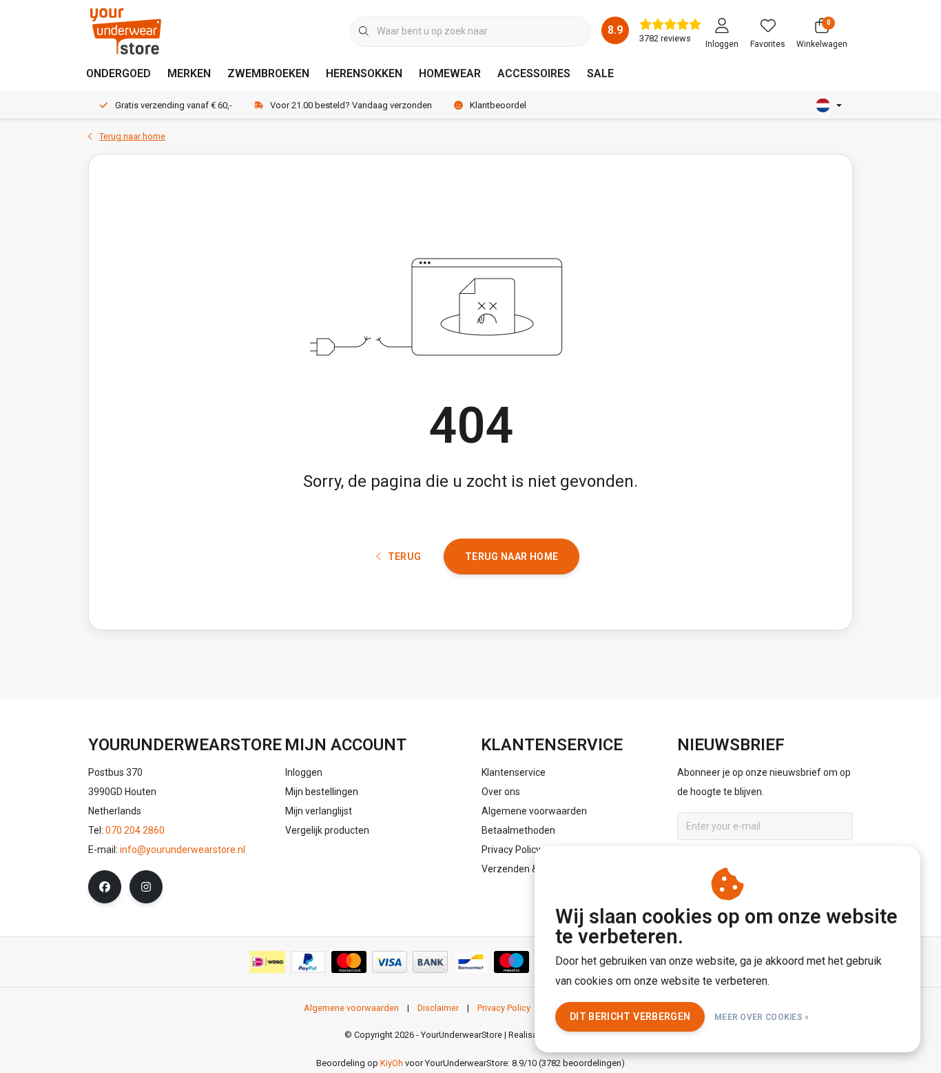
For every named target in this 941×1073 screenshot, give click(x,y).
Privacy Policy (503, 1008)
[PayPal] (308, 962)
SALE (600, 73)
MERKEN (189, 73)
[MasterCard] (348, 962)
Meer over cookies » (761, 1017)
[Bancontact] (470, 962)
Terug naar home (511, 556)
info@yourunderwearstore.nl (182, 849)
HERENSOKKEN (364, 73)
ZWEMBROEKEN (268, 73)
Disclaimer (438, 1008)
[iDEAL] (267, 962)
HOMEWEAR (450, 73)
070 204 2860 (135, 830)
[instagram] (146, 886)
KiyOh (391, 1063)
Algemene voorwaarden (351, 1008)
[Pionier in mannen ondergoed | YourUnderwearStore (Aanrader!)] (125, 30)
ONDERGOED (118, 73)
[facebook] (104, 886)
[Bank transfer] (430, 962)
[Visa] (389, 962)
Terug (404, 556)
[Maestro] (511, 962)
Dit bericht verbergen (630, 1016)
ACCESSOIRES (533, 73)
